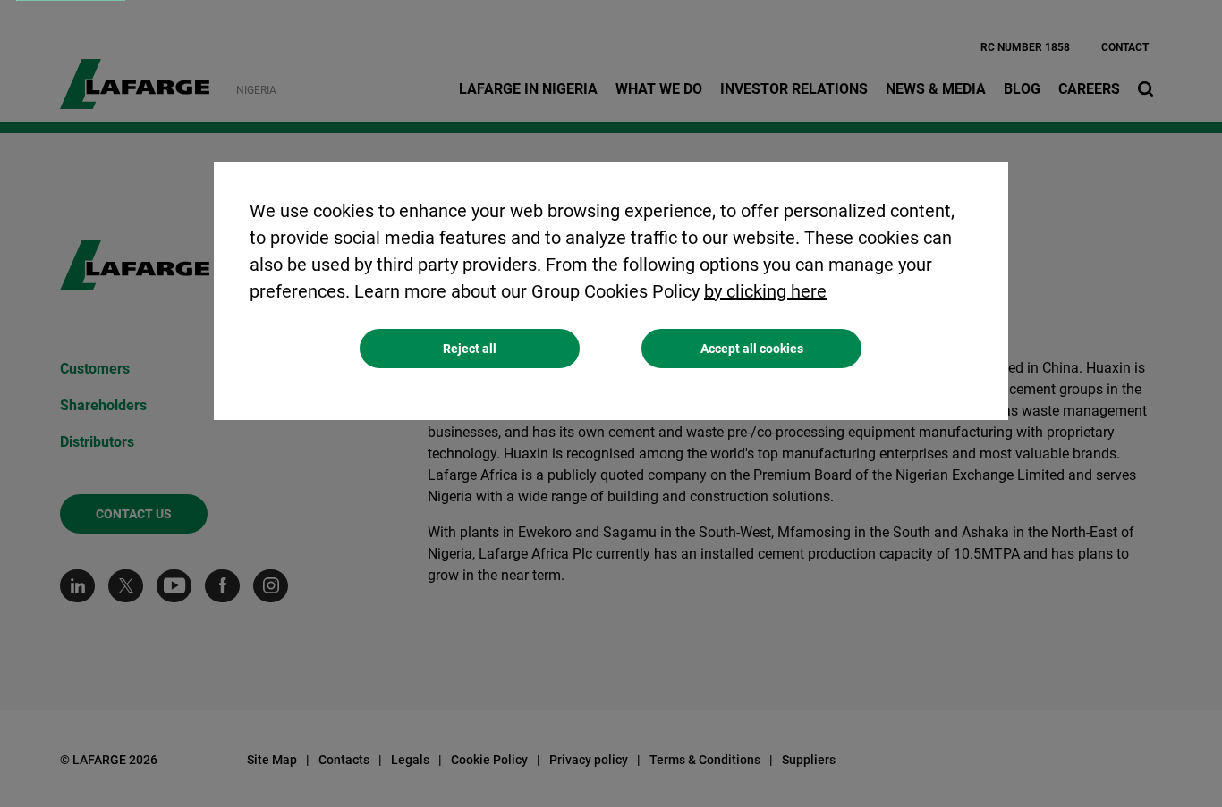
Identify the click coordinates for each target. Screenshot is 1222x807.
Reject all (469, 348)
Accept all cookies (751, 348)
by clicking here (765, 291)
